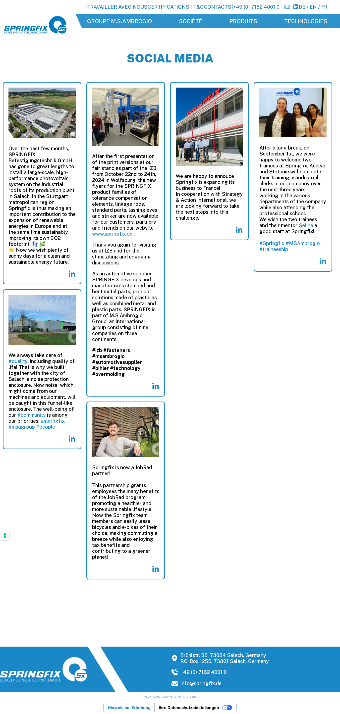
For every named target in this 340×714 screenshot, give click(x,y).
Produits (243, 21)
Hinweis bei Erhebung (129, 707)
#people (45, 427)
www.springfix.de (112, 234)
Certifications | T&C (176, 7)
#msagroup (21, 427)
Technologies (305, 21)
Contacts (217, 7)
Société (190, 21)
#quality (17, 361)
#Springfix (271, 243)
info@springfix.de (201, 683)
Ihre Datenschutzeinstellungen (189, 707)
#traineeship (273, 249)
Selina (306, 225)
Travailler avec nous (117, 7)
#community (31, 415)
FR (324, 7)
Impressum (191, 696)
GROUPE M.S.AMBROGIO (119, 21)
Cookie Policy (171, 696)
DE (302, 7)
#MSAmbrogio (303, 243)
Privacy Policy (150, 696)
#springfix (53, 421)
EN (313, 7)
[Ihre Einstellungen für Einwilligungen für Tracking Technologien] (4, 535)
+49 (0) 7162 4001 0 (256, 7)
